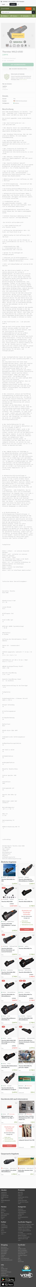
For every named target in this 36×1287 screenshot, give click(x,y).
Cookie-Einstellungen (6, 1272)
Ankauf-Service (21, 1253)
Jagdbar (4, 86)
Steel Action (4, 1215)
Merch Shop (21, 1261)
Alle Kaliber (4, 1253)
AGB (2, 1267)
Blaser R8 (20, 1192)
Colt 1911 (20, 1198)
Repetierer (20, 1209)
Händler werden (22, 1248)
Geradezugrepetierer (23, 1217)
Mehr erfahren (23, 79)
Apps (19, 1258)
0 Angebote (5, 89)
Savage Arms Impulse (23, 1202)
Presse (19, 1260)
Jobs (19, 1256)
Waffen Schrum (4, 1197)
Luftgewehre (21, 1214)
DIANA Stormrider (22, 1200)
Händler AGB (4, 1268)
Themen (3, 1255)
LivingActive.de (4, 1195)
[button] (33, 8)
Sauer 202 (20, 1194)
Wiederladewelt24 (5, 1200)
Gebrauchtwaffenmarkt (6, 1260)
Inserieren (28, 8)
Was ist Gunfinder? (22, 1250)
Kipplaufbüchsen (22, 1210)
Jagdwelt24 (4, 1192)
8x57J (2, 1230)
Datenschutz (4, 1270)
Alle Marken (4, 1247)
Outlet (2, 1256)
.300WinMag (4, 1227)
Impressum (3, 1273)
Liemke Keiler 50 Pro (23, 1197)
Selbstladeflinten (22, 1212)
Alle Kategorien (4, 1248)
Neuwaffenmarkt (5, 1258)
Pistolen (20, 1215)
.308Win (3, 1224)
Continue (13, 4)
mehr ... (3, 1202)
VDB (2, 1198)
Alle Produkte (4, 1250)
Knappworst (4, 1194)
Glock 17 (20, 1195)
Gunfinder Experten (22, 1252)
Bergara (3, 1217)
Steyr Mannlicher (5, 1214)
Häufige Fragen (4, 1275)
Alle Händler (4, 1252)
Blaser (2, 1212)
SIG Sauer (3, 1210)
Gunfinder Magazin (22, 1255)
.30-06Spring (4, 1226)
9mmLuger (3, 1232)
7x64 (2, 1229)
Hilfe (19, 1247)
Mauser (3, 1209)
